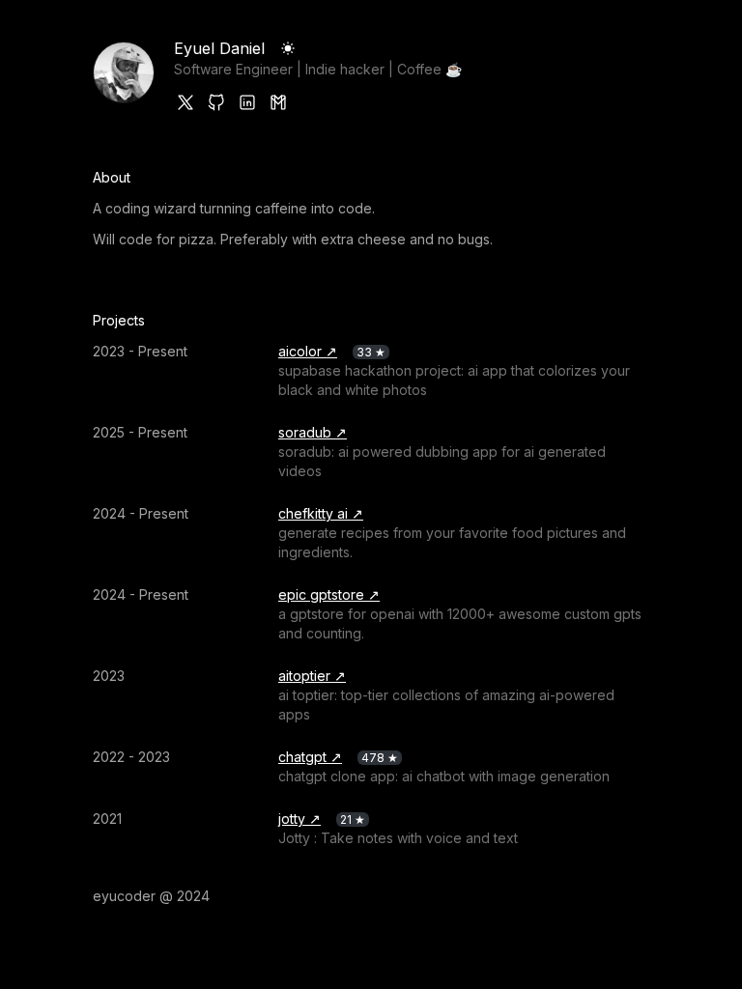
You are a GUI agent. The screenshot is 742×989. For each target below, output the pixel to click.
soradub (304, 432)
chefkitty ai (313, 513)
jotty (291, 818)
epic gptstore (321, 594)
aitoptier (304, 675)
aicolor (300, 351)
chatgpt (302, 757)
